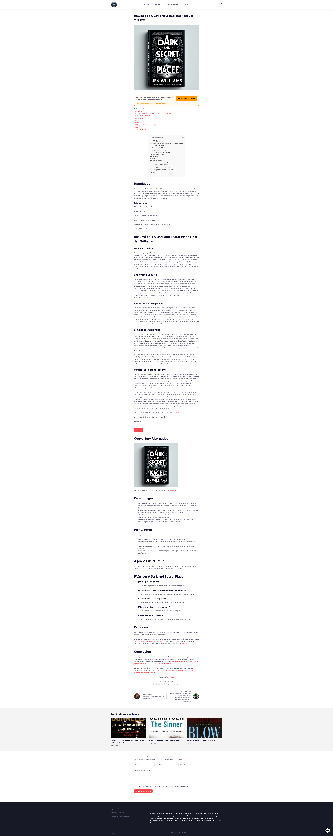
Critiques (138, 127)
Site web (182, 764)
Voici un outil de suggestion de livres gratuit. (149, 641)
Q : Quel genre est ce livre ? (163, 164)
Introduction (139, 111)
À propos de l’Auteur (142, 129)
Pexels (172, 677)
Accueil (146, 4)
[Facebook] (169, 832)
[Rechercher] (221, 4)
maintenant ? (185, 643)
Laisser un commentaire (143, 791)
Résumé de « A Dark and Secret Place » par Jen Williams (154, 113)
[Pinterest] (174, 832)
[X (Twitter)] (172, 832)
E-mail (160, 764)
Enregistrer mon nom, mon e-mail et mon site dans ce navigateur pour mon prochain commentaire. (163, 786)
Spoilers (138, 123)
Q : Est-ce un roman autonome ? (164, 170)
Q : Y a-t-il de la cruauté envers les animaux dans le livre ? (170, 166)
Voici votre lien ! (172, 490)
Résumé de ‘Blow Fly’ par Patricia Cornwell (201, 741)
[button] (327, 830)
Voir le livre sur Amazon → (186, 98)
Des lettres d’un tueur (160, 147)
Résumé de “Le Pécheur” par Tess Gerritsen (164, 741)
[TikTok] (182, 832)
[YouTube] (185, 832)
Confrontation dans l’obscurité (162, 152)
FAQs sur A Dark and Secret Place (146, 125)
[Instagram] (179, 832)
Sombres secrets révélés (161, 150)
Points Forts (139, 120)
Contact (186, 4)
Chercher (139, 430)
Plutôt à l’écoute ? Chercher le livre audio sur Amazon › (151, 103)
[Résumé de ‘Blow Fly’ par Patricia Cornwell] (204, 728)
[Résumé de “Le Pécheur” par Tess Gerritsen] (166, 728)
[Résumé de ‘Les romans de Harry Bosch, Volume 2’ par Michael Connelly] (128, 728)
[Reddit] (177, 832)
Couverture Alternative (142, 116)
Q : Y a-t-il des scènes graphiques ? (165, 167)
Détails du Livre (160, 141)
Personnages (139, 118)
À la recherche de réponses (161, 149)
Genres (157, 4)
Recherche (137, 421)
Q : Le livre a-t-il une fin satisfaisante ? (166, 169)
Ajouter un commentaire (143, 770)
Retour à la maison (159, 145)
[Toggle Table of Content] (182, 137)
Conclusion (139, 132)
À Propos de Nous (171, 4)
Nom (137, 764)
